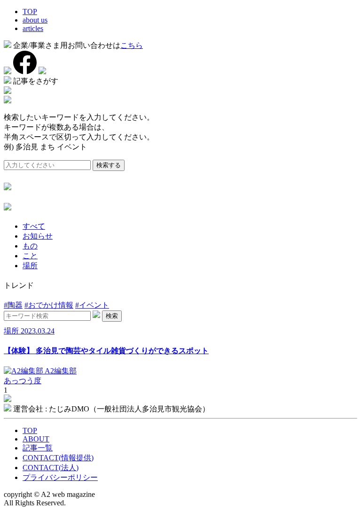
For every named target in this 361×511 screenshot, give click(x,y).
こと (30, 256)
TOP (30, 11)
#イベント (92, 305)
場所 (30, 266)
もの (30, 246)
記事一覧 (38, 448)
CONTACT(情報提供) (58, 458)
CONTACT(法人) (50, 468)
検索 (112, 315)
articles (33, 28)
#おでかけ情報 (48, 305)
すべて (34, 226)
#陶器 (13, 305)
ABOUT (36, 439)
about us (35, 20)
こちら (131, 45)
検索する (108, 165)
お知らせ (38, 236)
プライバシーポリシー (60, 477)
